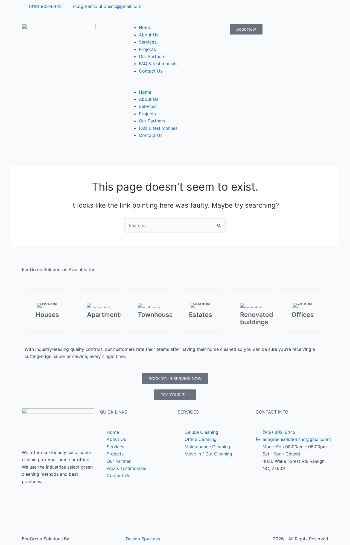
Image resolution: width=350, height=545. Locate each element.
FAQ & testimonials (158, 63)
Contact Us (150, 71)
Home (145, 27)
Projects (147, 49)
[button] (175, 84)
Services (147, 42)
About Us (148, 35)
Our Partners (152, 56)
